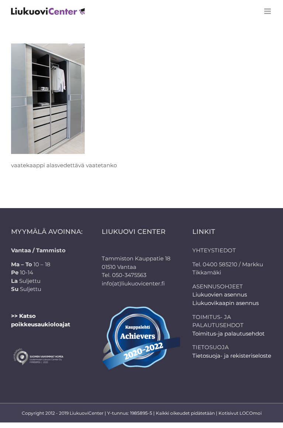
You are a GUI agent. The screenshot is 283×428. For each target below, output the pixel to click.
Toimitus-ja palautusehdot (228, 333)
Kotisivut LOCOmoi (240, 413)
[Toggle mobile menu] (268, 11)
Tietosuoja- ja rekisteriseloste (231, 355)
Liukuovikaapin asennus (225, 302)
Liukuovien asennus (219, 294)
